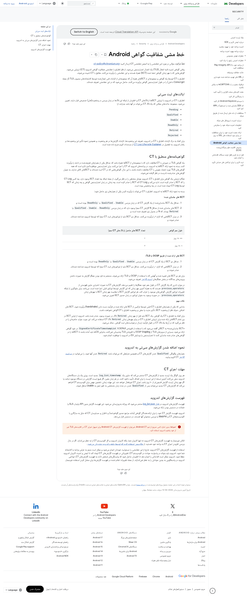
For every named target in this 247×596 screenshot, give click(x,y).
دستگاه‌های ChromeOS (127, 546)
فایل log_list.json (151, 404)
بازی (169, 537)
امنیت (203, 546)
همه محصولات (100, 576)
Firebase (143, 576)
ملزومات (214, 3)
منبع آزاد (202, 551)
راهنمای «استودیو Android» (57, 537)
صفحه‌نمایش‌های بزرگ (129, 537)
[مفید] (69, 44)
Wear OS (133, 542)
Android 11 (98, 565)
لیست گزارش (147, 279)
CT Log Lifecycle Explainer (147, 144)
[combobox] (81, 3)
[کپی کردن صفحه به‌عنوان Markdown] (96, 54)
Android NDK (62, 556)
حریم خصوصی (165, 556)
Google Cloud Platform (122, 576)
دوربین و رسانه (165, 551)
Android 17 (98, 537)
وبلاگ (124, 3)
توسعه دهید (168, 3)
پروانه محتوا (140, 485)
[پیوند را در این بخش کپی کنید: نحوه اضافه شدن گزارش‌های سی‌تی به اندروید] (122, 347)
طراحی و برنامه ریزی (192, 3)
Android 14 (98, 551)
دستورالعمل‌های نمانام (176, 589)
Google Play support (25, 546)
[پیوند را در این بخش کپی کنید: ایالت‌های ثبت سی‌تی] (154, 94)
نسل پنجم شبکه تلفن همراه (161, 560)
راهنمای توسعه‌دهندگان (60, 542)
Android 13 (98, 556)
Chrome (156, 576)
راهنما (227, 18)
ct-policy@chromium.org (106, 63)
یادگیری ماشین (165, 542)
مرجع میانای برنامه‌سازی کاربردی (56, 546)
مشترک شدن (35, 589)
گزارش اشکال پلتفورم (26, 537)
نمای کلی (240, 18)
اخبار (203, 556)
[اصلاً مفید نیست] (64, 44)
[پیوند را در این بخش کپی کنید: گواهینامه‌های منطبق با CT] (146, 157)
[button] (228, 56)
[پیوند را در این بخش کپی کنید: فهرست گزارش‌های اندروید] (147, 398)
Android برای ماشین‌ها (128, 551)
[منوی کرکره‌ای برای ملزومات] (207, 3)
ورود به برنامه (8, 3)
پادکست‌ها (201, 565)
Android (201, 537)
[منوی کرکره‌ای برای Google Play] (136, 3)
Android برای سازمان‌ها (196, 542)
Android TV (132, 556)
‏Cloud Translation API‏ (126, 31)
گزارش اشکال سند (27, 542)
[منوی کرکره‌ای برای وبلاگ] (118, 3)
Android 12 (98, 560)
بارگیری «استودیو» (61, 551)
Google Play (146, 3)
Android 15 (98, 546)
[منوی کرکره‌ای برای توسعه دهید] (160, 3)
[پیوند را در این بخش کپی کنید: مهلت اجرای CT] (161, 369)
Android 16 (98, 542)
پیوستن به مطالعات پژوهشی (23, 551)
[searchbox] (228, 27)
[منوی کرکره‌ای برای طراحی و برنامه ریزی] (180, 3)
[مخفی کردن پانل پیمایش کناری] (212, 591)
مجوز (189, 589)
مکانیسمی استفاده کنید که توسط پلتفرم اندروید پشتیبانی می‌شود (115, 444)
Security (238, 11)
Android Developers (176, 43)
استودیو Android (26, 3)
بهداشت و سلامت (164, 546)
